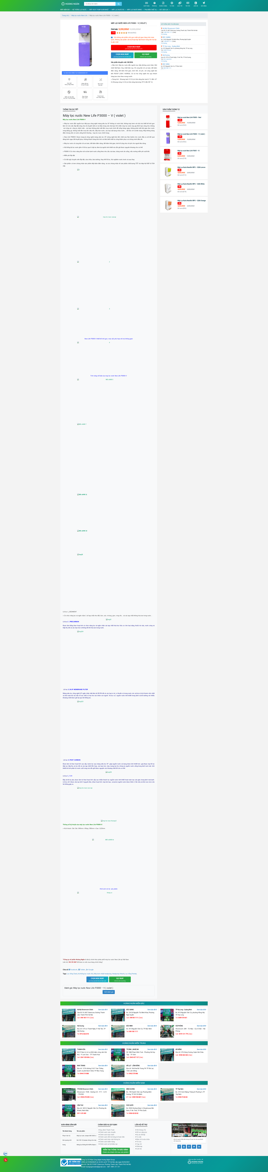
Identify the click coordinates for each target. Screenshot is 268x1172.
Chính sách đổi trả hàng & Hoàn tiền (112, 1137)
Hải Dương (166, 55)
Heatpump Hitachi (118, 974)
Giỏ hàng (204, 6)
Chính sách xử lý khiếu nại (108, 1144)
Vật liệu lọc (163, 9)
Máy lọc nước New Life (79, 15)
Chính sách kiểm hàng (107, 1142)
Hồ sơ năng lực (142, 1132)
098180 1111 (168, 41)
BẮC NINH (165, 64)
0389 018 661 (167, 50)
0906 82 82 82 (133, 1113)
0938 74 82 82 (182, 1097)
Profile (154, 6)
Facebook (74, 970)
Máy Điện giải (65, 9)
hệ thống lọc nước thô (85, 974)
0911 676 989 (81, 1113)
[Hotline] (6, 1160)
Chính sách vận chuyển (108, 1132)
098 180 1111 (168, 32)
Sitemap (139, 1146)
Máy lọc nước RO (118, 9)
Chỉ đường (164, 34)
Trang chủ (65, 15)
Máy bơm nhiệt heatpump (102, 974)
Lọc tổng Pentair (131, 974)
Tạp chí (139, 1144)
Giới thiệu (147, 6)
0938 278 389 (85, 1097)
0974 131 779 (183, 1034)
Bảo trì (179, 6)
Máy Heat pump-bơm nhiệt (99, 9)
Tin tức (188, 6)
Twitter (82, 970)
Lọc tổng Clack (72, 974)
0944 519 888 (84, 1073)
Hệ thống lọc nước (79, 9)
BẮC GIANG (166, 37)
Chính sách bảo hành (107, 1135)
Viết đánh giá (108, 992)
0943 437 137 (134, 1057)
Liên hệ (196, 6)
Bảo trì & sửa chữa (143, 1139)
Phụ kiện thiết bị (151, 9)
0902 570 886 (133, 1073)
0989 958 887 (137, 1097)
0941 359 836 (85, 1057)
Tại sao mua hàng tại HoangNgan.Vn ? (75, 73)
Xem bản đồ (102, 1009)
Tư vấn (172, 6)
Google (90, 970)
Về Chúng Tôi (141, 1130)
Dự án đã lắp (141, 1135)
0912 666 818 (167, 59)
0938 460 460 (183, 1055)
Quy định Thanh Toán (107, 1130)
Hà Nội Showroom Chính (170, 28)
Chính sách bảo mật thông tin (110, 1139)
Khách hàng (163, 6)
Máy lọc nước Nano (134, 9)
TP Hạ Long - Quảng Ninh (171, 46)
